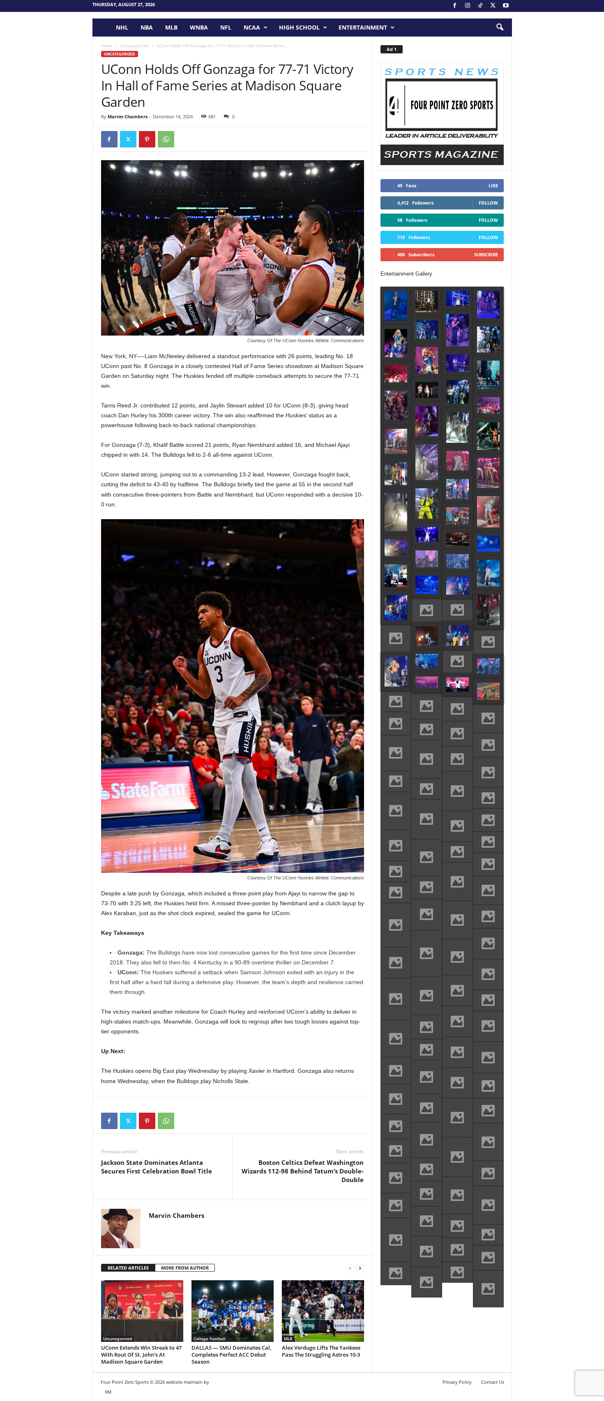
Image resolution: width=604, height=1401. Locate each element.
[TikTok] (480, 6)
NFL (225, 27)
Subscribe (486, 254)
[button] (500, 27)
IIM (108, 1392)
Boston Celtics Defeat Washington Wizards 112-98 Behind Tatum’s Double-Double (303, 1171)
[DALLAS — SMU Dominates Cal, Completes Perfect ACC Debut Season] (232, 1311)
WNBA (199, 27)
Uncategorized (134, 45)
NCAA (252, 27)
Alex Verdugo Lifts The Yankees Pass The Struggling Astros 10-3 (321, 1351)
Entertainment (363, 27)
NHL (122, 27)
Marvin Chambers (128, 116)
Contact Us (492, 1382)
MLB (171, 27)
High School (299, 27)
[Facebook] (455, 6)
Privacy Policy (457, 1382)
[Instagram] (468, 6)
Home (107, 45)
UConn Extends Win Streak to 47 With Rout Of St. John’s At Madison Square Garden (141, 1354)
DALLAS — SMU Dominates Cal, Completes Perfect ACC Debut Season (231, 1354)
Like (493, 185)
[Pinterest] (147, 139)
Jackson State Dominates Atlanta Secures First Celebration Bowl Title (156, 1166)
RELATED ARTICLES (128, 1268)
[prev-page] (350, 1268)
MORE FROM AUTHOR (185, 1268)
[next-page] (360, 1268)
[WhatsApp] (166, 139)
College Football (210, 1338)
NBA (147, 27)
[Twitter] (128, 139)
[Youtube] (506, 6)
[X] (493, 6)
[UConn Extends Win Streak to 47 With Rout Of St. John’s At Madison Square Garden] (142, 1311)
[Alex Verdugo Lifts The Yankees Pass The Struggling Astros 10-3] (323, 1311)
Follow (488, 203)
